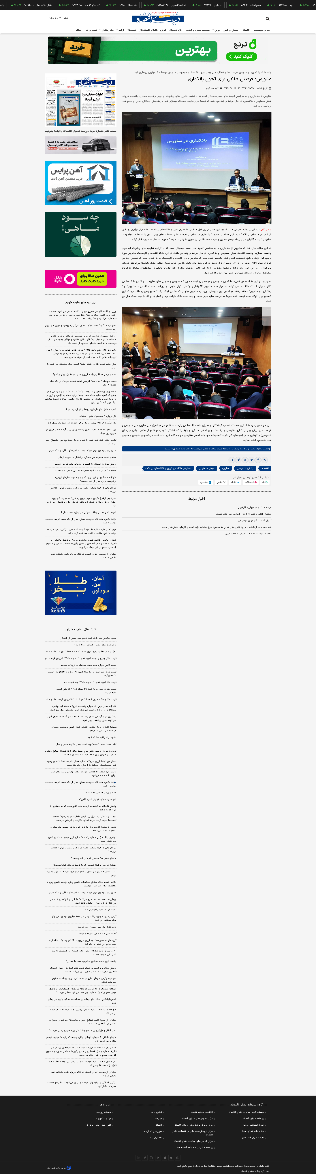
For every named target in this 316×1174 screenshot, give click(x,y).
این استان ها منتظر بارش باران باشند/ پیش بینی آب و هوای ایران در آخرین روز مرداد (81, 431)
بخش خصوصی (245, 468)
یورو (259, 5)
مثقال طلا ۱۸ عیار (12, 5)
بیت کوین (185, 5)
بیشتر (78, 30)
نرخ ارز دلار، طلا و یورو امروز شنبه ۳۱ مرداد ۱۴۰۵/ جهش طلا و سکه (81, 652)
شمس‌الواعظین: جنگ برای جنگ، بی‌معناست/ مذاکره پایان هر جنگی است (82, 1001)
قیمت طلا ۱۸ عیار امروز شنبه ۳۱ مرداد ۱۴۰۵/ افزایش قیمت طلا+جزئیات (86, 691)
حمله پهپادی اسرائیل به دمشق (101, 793)
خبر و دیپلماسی (261, 30)
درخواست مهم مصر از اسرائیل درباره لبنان (95, 645)
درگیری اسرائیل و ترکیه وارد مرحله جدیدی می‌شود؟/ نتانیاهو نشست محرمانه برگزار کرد (81, 1084)
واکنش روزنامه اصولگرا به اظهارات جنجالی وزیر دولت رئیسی (85, 464)
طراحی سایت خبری (59, 1168)
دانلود (129, 416)
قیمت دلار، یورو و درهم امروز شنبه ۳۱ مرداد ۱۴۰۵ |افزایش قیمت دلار (80, 658)
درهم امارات (223, 5)
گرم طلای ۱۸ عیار (60, 5)
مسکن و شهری (230, 30)
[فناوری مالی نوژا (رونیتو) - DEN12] (80, 593)
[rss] (158, 1157)
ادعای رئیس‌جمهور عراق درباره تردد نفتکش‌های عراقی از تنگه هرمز (82, 450)
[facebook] (258, 460)
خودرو (163, 30)
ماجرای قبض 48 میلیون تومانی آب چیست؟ (93, 858)
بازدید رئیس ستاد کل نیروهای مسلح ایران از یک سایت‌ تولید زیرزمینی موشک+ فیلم (80, 521)
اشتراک (158, 1125)
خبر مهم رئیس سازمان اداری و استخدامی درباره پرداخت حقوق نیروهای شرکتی (84, 980)
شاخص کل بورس (146, 5)
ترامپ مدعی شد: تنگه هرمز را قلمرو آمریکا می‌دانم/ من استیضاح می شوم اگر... (81, 442)
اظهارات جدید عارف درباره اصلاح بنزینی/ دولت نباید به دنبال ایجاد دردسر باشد (83, 1011)
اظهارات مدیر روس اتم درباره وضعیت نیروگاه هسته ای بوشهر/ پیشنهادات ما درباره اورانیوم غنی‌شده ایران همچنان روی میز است (83, 708)
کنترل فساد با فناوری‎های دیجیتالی (254, 521)
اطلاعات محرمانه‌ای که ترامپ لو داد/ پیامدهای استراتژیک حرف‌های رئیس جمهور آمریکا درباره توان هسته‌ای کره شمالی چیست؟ (82, 990)
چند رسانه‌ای (107, 30)
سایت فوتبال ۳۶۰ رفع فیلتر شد (100, 910)
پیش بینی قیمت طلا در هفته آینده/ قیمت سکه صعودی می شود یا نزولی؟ (81, 366)
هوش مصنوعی (206, 468)
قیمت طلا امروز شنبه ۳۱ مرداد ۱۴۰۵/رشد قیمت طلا (90, 682)
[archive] (138, 1157)
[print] (232, 460)
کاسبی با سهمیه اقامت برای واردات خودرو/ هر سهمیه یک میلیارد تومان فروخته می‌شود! (83, 829)
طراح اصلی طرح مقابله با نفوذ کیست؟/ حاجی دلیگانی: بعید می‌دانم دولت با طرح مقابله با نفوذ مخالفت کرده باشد (81, 531)
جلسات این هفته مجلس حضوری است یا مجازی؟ (90, 961)
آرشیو (121, 30)
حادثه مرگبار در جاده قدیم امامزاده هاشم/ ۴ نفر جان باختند (85, 471)
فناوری (225, 468)
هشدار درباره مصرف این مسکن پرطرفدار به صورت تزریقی (87, 457)
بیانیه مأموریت (103, 1118)
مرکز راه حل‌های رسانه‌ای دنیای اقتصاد (193, 1141)
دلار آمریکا (100, 5)
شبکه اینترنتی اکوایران (253, 1125)
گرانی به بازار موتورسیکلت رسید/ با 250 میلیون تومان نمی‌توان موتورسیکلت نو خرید (84, 918)
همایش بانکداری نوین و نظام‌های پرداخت (168, 468)
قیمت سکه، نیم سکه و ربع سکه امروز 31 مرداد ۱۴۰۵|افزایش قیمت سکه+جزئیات (82, 673)
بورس (217, 30)
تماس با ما (156, 1112)
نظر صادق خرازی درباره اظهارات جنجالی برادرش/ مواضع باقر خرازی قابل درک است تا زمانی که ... (82, 1063)
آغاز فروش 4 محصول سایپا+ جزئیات (97, 934)
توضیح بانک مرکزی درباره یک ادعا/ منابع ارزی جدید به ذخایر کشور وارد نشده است (82, 839)
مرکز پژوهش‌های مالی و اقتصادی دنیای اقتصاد (192, 1133)
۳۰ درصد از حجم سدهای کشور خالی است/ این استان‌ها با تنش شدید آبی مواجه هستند (83, 952)
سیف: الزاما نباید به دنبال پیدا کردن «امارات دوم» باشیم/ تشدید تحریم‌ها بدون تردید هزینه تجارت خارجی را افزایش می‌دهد (84, 818)
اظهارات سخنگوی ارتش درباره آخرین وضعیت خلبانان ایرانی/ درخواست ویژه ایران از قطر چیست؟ (85, 479)
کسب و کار (91, 30)
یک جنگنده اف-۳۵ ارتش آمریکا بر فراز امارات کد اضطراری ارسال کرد (82, 423)
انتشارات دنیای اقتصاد (202, 1112)
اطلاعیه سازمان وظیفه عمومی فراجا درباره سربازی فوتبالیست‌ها (84, 865)
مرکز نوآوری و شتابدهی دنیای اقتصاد (194, 1125)
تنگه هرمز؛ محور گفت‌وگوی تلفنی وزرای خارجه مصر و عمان (85, 744)
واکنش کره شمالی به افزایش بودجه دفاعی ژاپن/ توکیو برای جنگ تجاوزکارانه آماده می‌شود (83, 773)
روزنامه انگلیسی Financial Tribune (195, 1148)
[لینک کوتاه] (265, 460)
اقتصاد (246, 30)
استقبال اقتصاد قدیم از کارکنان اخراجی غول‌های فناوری (243, 514)
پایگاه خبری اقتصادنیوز (252, 1138)
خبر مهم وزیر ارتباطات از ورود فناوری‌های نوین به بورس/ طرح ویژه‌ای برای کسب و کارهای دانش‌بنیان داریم (216, 527)
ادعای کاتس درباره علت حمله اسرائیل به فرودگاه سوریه (88, 665)
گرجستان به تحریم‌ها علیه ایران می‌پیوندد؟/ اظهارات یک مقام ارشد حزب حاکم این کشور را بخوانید (82, 942)
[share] (151, 1157)
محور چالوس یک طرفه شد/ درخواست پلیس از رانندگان (88, 638)
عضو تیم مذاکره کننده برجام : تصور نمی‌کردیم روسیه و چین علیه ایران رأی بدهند (80, 327)
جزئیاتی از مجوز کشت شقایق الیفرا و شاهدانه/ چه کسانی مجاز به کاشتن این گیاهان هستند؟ (82, 1022)
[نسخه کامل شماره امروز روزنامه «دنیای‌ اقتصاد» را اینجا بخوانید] (80, 100)
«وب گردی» (244, 449)
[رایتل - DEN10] (80, 279)
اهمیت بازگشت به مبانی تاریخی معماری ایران (248, 534)
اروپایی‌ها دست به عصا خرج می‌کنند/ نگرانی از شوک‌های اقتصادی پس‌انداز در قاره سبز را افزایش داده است (83, 901)
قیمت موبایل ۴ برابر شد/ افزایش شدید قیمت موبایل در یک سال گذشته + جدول (83, 383)
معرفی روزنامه (103, 1112)
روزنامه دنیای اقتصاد (253, 1118)
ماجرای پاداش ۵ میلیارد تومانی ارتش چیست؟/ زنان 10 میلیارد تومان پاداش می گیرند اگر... (81, 1039)
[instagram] (177, 1157)
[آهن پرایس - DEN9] (80, 183)
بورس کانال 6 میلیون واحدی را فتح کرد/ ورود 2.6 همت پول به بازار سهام (81, 873)
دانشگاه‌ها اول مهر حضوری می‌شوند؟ (97, 927)
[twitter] (251, 460)
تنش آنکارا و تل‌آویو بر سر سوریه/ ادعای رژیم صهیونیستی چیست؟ (82, 1030)
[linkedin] (245, 460)
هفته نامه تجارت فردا (253, 1131)
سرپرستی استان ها (152, 1131)
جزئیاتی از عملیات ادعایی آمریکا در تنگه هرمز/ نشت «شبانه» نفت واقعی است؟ (83, 556)
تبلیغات (158, 1118)
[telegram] (238, 460)
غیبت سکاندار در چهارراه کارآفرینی (254, 507)
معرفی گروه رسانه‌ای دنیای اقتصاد (246, 1112)
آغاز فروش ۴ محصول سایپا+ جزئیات (97, 416)
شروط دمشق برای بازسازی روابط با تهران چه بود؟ (91, 409)
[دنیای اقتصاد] (158, 19)
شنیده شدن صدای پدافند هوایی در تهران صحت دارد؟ (88, 512)
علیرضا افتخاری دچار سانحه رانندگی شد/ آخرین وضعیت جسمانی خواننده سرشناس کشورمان (83, 729)
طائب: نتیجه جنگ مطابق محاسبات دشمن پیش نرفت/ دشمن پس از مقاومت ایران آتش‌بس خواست (81, 884)
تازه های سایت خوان (80, 629)
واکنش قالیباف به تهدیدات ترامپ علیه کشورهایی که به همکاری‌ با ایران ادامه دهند (83, 808)
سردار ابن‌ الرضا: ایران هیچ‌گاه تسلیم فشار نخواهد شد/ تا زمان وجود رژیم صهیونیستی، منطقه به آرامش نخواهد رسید (81, 763)
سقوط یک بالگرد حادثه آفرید (102, 737)
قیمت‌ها (131, 30)
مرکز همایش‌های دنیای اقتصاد (197, 1118)
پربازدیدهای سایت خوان (80, 302)
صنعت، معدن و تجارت (197, 30)
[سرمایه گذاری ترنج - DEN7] (158, 50)
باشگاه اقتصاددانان (148, 30)
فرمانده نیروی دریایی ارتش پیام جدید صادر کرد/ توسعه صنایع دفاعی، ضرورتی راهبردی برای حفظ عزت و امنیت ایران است (80, 753)
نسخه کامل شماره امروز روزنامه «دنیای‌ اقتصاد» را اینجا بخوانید (80, 131)
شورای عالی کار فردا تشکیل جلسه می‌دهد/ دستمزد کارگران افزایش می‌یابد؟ (83, 489)
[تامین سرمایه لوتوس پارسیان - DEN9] (80, 234)
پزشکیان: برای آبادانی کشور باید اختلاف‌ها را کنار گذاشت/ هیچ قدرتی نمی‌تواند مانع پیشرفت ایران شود (81, 718)
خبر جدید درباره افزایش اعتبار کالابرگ (97, 799)
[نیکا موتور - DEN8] (80, 145)
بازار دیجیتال (175, 30)
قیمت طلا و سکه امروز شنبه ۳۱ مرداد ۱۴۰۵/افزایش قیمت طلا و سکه (81, 699)
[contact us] (145, 1157)
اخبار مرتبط (196, 498)
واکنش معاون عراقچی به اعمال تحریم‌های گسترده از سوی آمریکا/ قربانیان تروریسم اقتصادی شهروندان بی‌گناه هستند (83, 970)
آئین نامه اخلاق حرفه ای (98, 1125)
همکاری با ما (155, 1138)
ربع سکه (296, 5)
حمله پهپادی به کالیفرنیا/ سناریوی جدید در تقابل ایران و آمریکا (84, 374)
